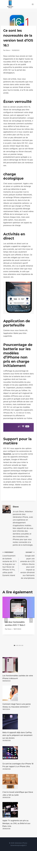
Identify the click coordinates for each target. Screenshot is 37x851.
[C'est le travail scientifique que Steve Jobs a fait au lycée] (18, 781)
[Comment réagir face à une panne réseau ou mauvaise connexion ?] (18, 693)
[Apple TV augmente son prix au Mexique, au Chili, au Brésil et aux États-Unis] (18, 809)
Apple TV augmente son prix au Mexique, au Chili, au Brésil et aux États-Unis (16, 823)
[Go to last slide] (6, 620)
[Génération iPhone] (10, 4)
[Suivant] (31, 620)
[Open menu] (33, 4)
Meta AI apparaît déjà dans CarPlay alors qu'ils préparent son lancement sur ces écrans (17, 735)
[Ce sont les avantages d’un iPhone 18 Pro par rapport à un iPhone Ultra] (18, 753)
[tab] (14, 645)
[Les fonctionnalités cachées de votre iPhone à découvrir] (18, 665)
